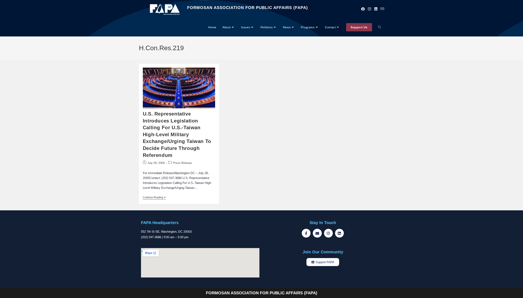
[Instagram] (328, 233)
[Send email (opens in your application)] (382, 9)
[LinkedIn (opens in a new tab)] (376, 9)
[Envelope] (317, 233)
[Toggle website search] (379, 27)
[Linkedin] (339, 233)
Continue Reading (154, 197)
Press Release (182, 162)
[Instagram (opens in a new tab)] (369, 9)
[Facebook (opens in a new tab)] (363, 9)
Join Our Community (323, 252)
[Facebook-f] (306, 233)
